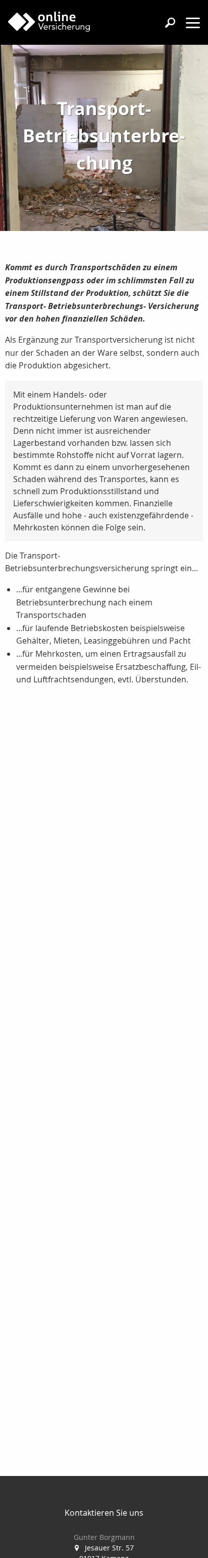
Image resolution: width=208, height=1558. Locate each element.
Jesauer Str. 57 (109, 1547)
